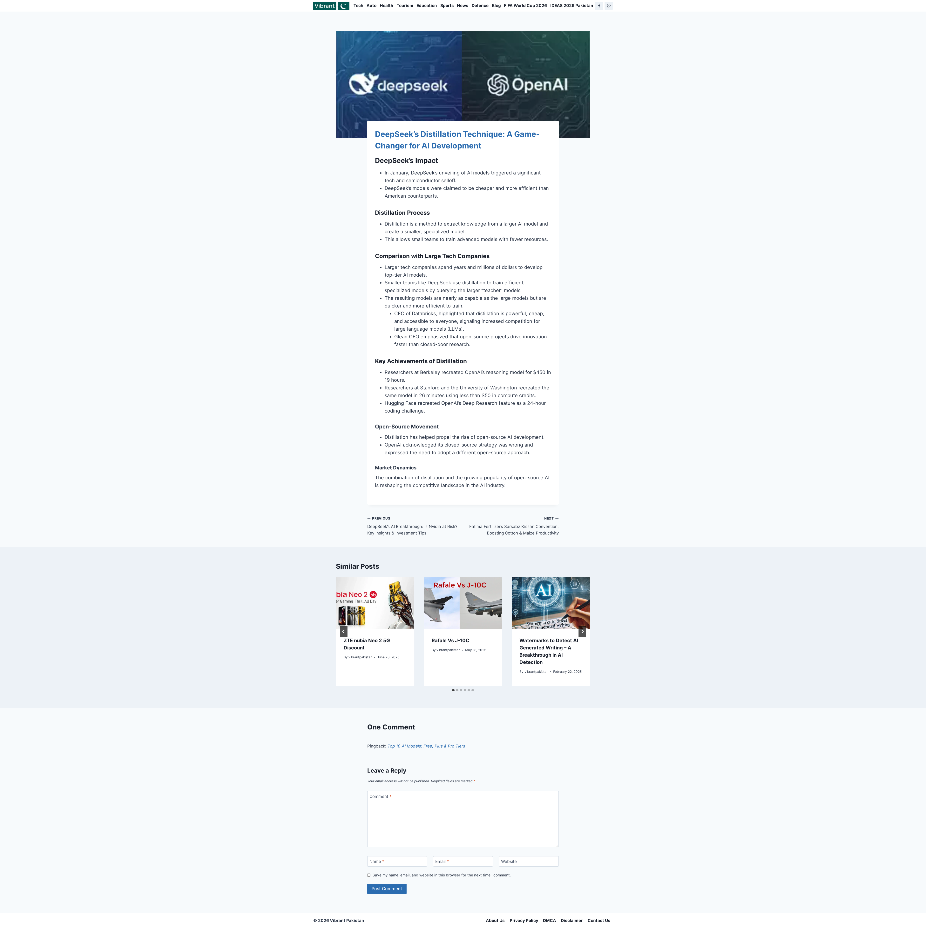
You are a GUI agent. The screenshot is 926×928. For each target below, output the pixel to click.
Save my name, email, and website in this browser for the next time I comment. (442, 875)
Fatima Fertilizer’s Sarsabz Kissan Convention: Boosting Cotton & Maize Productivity (514, 526)
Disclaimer (572, 920)
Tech (358, 5)
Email (442, 861)
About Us (495, 920)
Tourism (405, 5)
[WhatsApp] (609, 6)
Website (509, 861)
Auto (371, 5)
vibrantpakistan (360, 657)
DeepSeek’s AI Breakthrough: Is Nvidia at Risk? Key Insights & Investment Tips (412, 526)
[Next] (582, 631)
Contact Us (599, 920)
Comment (380, 796)
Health (386, 5)
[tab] (453, 690)
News (462, 5)
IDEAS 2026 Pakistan (571, 5)
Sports (447, 5)
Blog (496, 5)
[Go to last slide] (343, 631)
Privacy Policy (524, 920)
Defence (480, 5)
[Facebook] (599, 6)
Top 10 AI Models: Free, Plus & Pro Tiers (426, 746)
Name (376, 861)
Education (426, 5)
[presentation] (375, 603)
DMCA (549, 920)
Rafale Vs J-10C (450, 640)
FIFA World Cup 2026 (525, 5)
